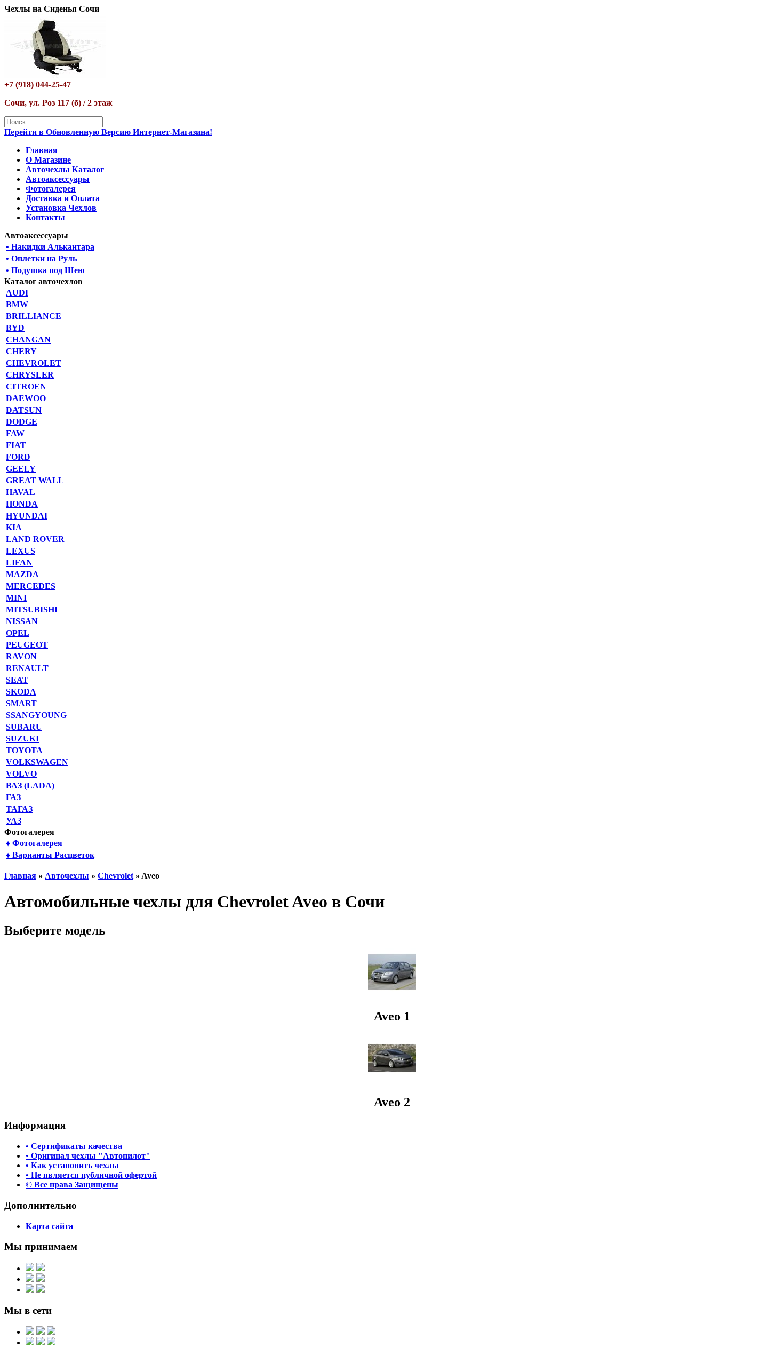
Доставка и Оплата (63, 198)
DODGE (21, 421)
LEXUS (20, 550)
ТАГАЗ (19, 808)
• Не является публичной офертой (91, 1174)
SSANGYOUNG (36, 715)
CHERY (21, 351)
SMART (21, 703)
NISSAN (22, 621)
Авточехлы (67, 875)
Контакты (45, 217)
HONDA (22, 503)
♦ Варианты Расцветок (50, 854)
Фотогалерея (51, 188)
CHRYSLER (30, 374)
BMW (17, 304)
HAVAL (20, 492)
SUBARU (24, 726)
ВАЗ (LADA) (30, 785)
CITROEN (26, 386)
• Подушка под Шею (45, 270)
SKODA (21, 691)
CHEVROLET (33, 363)
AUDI (17, 292)
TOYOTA (24, 750)
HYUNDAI (26, 515)
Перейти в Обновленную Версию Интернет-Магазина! (108, 132)
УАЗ (13, 820)
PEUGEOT (27, 644)
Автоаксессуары (58, 179)
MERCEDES (30, 586)
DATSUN (24, 409)
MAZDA (22, 574)
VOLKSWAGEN (37, 762)
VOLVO (21, 773)
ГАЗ (13, 797)
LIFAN (19, 562)
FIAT (16, 445)
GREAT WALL (35, 480)
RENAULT (27, 668)
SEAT (17, 679)
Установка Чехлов (61, 207)
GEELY (21, 468)
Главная (42, 150)
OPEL (17, 632)
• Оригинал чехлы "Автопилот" (88, 1155)
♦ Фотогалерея (34, 843)
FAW (15, 433)
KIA (14, 527)
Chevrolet (115, 875)
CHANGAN (28, 339)
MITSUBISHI (32, 609)
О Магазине (48, 159)
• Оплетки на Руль (41, 258)
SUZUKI (22, 738)
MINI (16, 597)
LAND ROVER (35, 539)
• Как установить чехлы (72, 1165)
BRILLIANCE (33, 316)
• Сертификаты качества (74, 1146)
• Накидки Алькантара (50, 246)
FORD (18, 456)
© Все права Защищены (72, 1184)
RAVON (21, 656)
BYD (15, 327)
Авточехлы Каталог (65, 169)
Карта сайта (49, 1226)
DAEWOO (26, 398)
